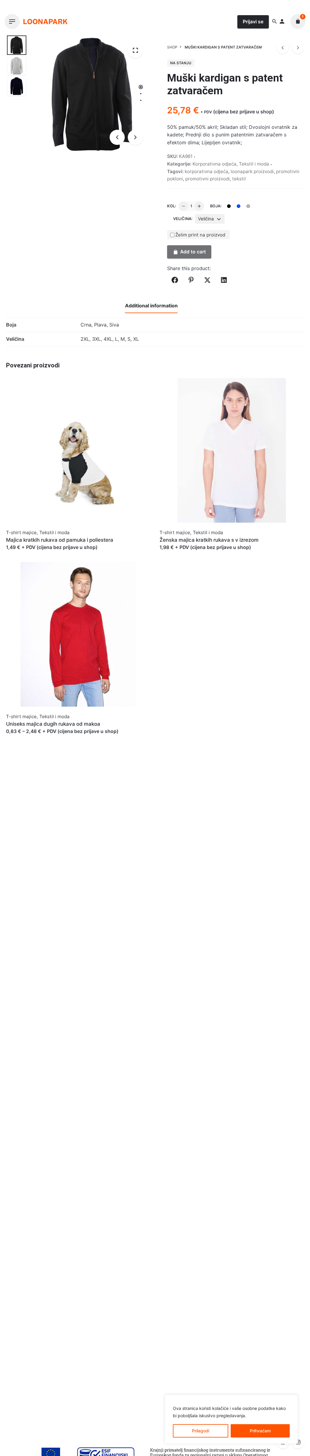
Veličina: (183, 218)
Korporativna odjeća (214, 164)
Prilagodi (200, 1430)
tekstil (239, 179)
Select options (22, 553)
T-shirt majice (21, 532)
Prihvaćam (260, 1430)
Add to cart (193, 252)
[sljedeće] (298, 47)
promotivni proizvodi (207, 179)
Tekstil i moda (254, 164)
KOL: (171, 206)
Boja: (216, 206)
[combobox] (210, 219)
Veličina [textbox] (206, 219)
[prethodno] (282, 47)
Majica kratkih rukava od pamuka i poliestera (59, 540)
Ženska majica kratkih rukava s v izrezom (209, 540)
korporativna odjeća (206, 171)
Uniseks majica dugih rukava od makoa (53, 724)
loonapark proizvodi (252, 171)
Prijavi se (253, 22)
